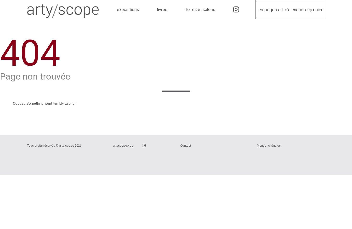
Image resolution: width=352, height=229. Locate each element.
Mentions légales (269, 145)
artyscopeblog (123, 145)
